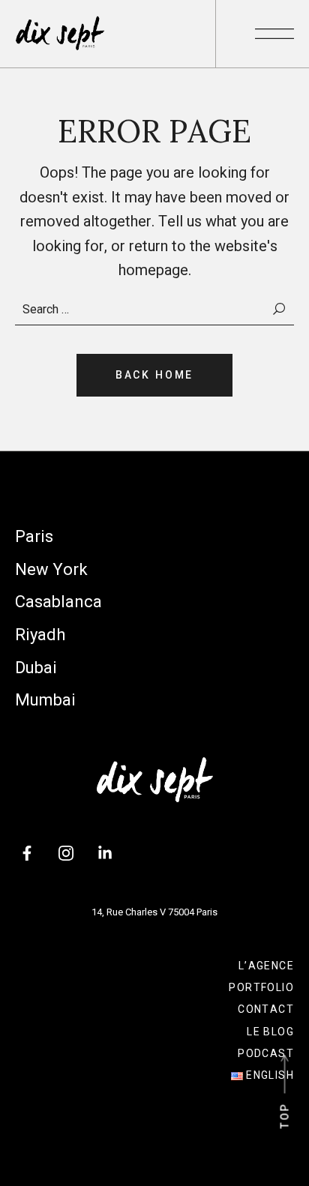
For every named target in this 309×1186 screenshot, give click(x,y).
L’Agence (266, 966)
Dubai (36, 667)
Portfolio (261, 987)
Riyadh (40, 634)
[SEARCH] (279, 308)
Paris (34, 536)
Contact (266, 1009)
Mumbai (45, 699)
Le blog (270, 1032)
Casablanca (58, 601)
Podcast (266, 1053)
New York (51, 569)
